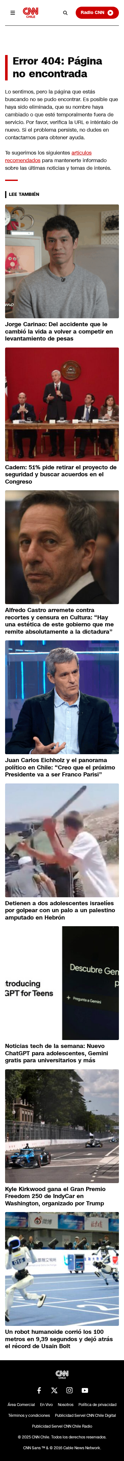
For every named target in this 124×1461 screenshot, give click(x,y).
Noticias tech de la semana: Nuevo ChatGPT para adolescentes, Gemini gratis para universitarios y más (56, 1053)
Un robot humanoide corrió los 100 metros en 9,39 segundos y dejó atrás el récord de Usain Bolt (59, 1339)
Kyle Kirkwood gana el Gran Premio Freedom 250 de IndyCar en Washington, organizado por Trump (55, 1196)
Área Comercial (21, 1404)
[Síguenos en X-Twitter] (54, 1390)
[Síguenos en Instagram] (70, 1390)
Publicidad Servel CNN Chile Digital (85, 1415)
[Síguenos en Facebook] (39, 1390)
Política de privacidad (97, 1404)
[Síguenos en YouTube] (85, 1390)
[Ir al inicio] (30, 12)
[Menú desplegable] (12, 12)
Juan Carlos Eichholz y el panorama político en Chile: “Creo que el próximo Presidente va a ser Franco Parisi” (60, 767)
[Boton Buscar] (65, 12)
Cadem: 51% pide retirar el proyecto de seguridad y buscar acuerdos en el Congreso (61, 474)
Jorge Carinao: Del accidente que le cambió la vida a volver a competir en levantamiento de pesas (59, 331)
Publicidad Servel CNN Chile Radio (62, 1426)
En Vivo (46, 1404)
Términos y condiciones (29, 1415)
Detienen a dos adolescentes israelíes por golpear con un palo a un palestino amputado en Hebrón (60, 910)
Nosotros (65, 1404)
